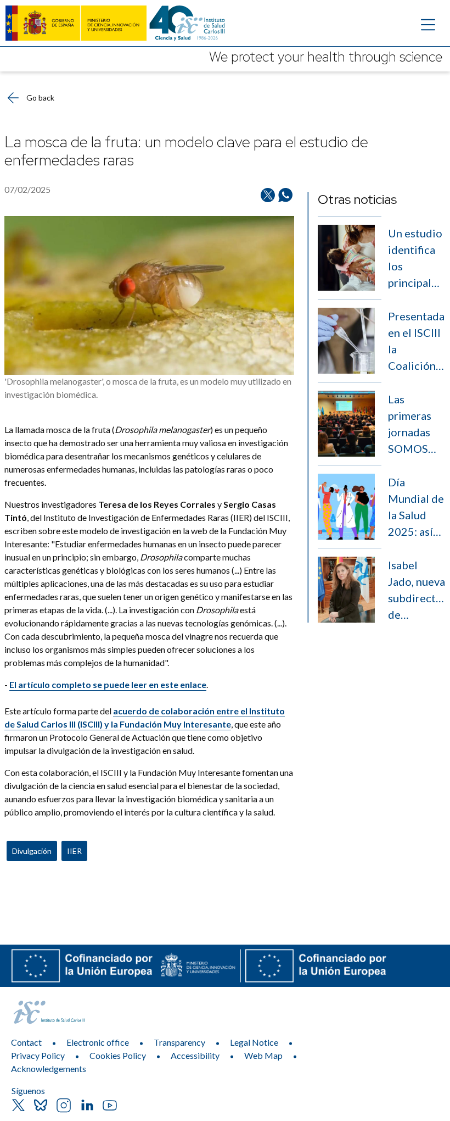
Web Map (263, 1055)
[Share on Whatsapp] (285, 195)
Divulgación (32, 851)
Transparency (179, 1042)
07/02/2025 (27, 189)
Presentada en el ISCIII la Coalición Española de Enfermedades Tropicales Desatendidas (416, 341)
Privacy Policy (38, 1055)
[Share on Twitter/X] (268, 195)
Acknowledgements (48, 1068)
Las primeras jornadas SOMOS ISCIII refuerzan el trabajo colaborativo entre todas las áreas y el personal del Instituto (416, 424)
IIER (74, 851)
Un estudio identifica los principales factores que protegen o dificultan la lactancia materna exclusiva (415, 258)
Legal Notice (254, 1042)
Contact (26, 1042)
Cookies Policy (117, 1055)
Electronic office (97, 1042)
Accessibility (195, 1055)
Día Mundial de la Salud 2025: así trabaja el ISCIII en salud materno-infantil (416, 507)
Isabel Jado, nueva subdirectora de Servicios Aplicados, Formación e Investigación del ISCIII (416, 590)
